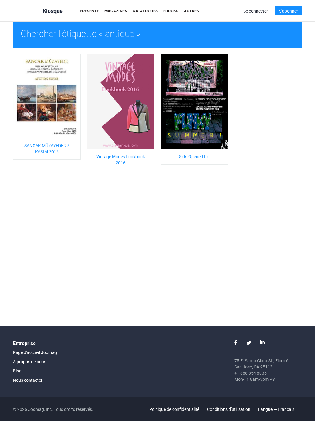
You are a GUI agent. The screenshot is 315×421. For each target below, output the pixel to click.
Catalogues (145, 11)
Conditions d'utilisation (228, 409)
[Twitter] (249, 343)
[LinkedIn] (262, 343)
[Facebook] (235, 343)
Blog (17, 371)
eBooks (170, 11)
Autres (191, 11)
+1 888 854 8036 (250, 373)
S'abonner (288, 11)
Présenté (89, 11)
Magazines (115, 11)
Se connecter (255, 11)
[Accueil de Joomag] (24, 10)
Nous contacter (27, 380)
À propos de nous (29, 361)
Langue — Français (276, 409)
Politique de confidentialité (174, 409)
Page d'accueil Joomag (35, 352)
